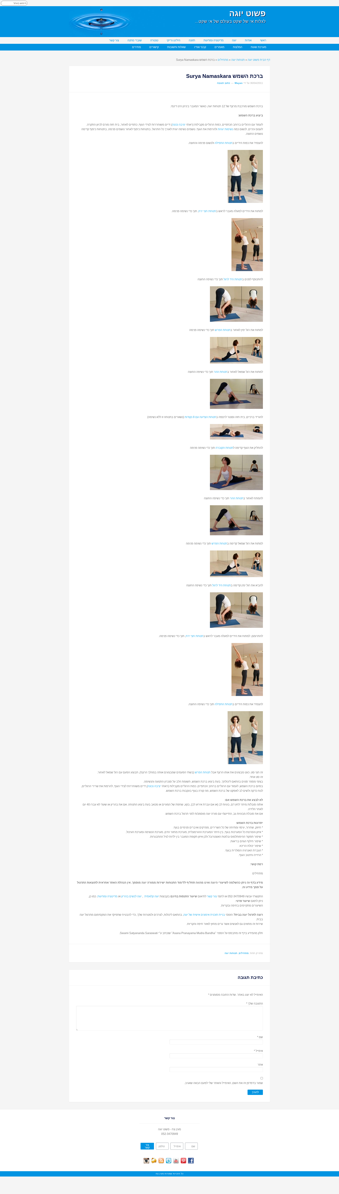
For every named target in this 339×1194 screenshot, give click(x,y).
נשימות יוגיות (226, 129)
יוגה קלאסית (151, 896)
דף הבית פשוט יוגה (259, 59)
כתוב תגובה (223, 83)
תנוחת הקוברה (224, 447)
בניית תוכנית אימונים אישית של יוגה (204, 914)
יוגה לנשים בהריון (131, 896)
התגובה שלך (254, 1003)
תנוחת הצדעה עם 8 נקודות (200, 417)
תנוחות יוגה (238, 59)
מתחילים (223, 59)
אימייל (258, 1050)
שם (260, 1037)
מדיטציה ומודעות (107, 896)
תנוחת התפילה (223, 142)
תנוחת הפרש (222, 329)
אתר (260, 1064)
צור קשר (211, 896)
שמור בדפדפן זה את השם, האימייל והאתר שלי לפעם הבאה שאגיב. (223, 1083)
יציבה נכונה (178, 124)
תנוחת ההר (220, 371)
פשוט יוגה (247, 13)
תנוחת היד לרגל (233, 279)
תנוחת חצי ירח (207, 211)
